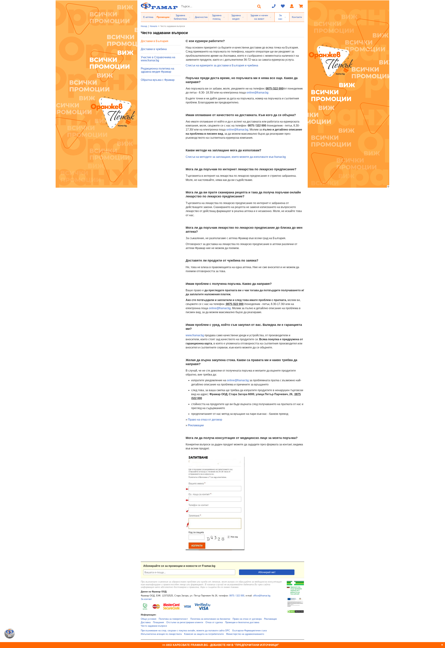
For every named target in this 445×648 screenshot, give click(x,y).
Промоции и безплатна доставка (242, 622)
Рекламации (196, 425)
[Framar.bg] (159, 6)
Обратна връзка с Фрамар (158, 79)
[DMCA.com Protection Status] (295, 612)
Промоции (163, 17)
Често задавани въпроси (154, 626)
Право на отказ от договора (247, 619)
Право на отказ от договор (205, 419)
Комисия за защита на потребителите (204, 634)
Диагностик (201, 17)
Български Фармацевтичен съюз (249, 630)
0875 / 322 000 (236, 595)
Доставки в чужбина (154, 49)
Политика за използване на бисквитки (210, 619)
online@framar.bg (257, 92)
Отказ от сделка (214, 622)
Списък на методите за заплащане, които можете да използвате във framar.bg (236, 156)
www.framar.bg (195, 335)
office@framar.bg (261, 595)
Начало (153, 26)
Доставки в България (154, 41)
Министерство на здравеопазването (245, 634)
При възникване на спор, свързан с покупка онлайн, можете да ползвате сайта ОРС (185, 630)
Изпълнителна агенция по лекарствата (161, 634)
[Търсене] (259, 6)
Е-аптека (148, 17)
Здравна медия (236, 17)
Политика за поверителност (173, 619)
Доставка (146, 622)
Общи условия (148, 619)
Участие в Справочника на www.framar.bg (158, 59)
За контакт (146, 599)
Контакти (297, 17)
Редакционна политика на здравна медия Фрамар (157, 70)
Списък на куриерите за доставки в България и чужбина (222, 65)
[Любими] (283, 6)
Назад (144, 26)
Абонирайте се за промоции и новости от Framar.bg (179, 565)
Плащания (158, 622)
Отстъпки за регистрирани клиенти (184, 622)
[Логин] (292, 6)
